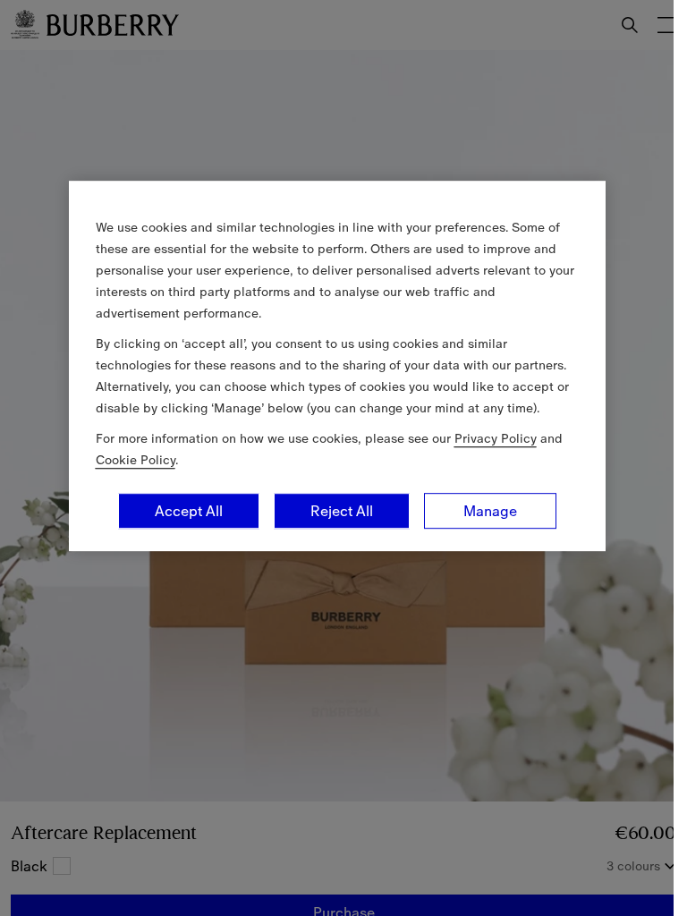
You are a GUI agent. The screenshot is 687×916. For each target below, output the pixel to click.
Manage (490, 511)
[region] (337, 366)
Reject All (341, 511)
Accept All (189, 511)
